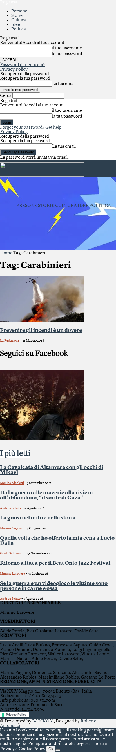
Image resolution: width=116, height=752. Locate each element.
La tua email (64, 84)
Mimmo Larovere (12, 573)
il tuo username (67, 48)
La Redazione (9, 340)
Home (6, 253)
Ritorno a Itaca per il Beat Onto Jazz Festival (55, 563)
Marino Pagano (11, 528)
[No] (57, 750)
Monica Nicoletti (12, 483)
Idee (15, 25)
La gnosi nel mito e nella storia (38, 518)
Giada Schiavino (11, 553)
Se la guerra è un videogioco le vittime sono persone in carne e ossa (54, 586)
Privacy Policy (14, 69)
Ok (50, 749)
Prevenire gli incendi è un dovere (41, 330)
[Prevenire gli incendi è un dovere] (42, 320)
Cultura (18, 20)
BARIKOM (43, 721)
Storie (17, 16)
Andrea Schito (10, 508)
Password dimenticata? (22, 65)
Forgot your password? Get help (31, 127)
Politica (18, 29)
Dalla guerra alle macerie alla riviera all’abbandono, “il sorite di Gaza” (46, 495)
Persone (19, 11)
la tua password (67, 54)
